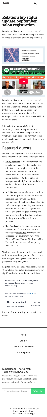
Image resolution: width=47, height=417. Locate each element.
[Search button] (35, 3)
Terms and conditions (23, 346)
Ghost (30, 411)
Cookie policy (23, 352)
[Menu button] (43, 3)
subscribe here (33, 270)
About (23, 335)
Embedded (21, 232)
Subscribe (37, 391)
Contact (23, 341)
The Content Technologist (27, 408)
